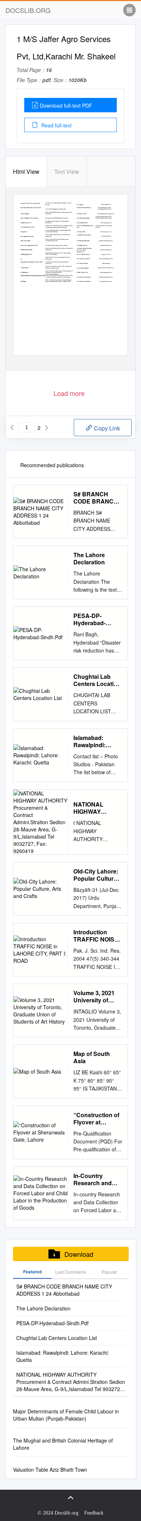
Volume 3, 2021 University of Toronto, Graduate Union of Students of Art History (97, 996)
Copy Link (106, 428)
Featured (32, 1271)
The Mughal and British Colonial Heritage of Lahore (63, 1444)
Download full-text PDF (66, 105)
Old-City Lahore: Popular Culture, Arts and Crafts (95, 875)
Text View (66, 171)
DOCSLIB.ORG (28, 10)
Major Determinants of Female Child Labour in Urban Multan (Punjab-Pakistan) (66, 1415)
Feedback (93, 1513)
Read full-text (56, 125)
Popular (109, 1272)
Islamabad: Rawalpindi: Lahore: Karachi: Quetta (96, 741)
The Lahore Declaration (89, 558)
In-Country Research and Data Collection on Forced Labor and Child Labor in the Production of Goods (97, 1179)
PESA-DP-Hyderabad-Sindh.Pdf (89, 619)
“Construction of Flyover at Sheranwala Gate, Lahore (97, 1118)
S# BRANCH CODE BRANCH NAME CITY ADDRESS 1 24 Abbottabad (95, 498)
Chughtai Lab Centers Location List (97, 680)
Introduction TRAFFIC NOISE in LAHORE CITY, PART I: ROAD (97, 936)
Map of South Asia (91, 1057)
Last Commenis (70, 1272)
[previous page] (12, 427)
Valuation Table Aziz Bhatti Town (50, 1469)
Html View (26, 171)
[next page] (46, 427)
